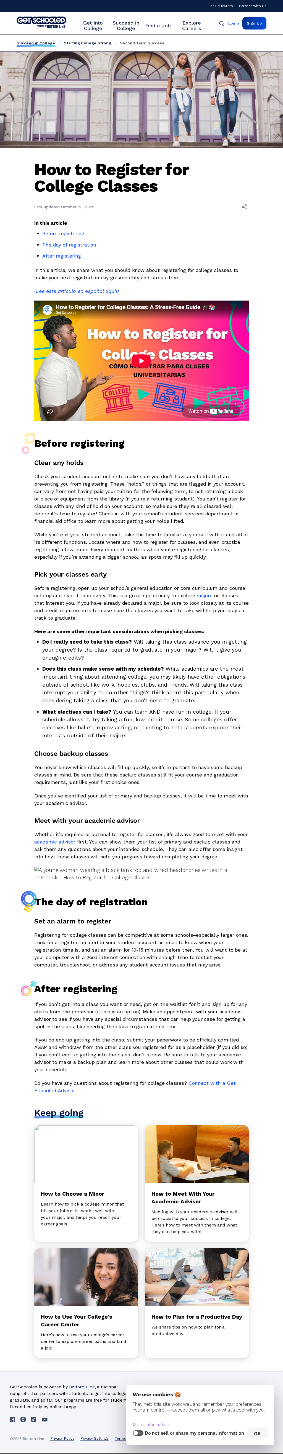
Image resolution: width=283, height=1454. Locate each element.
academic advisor (54, 842)
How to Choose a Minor (72, 1193)
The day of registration (69, 245)
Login (233, 23)
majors (204, 595)
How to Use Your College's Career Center (76, 1320)
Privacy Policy (62, 1438)
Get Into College (93, 25)
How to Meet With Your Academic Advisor (182, 1197)
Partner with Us (252, 6)
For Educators (220, 6)
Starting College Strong (87, 43)
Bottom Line (82, 1386)
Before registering (63, 233)
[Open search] (221, 23)
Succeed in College (126, 25)
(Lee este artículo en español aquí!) (76, 291)
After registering (61, 256)
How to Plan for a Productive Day (196, 1316)
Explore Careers (191, 25)
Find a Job (158, 25)
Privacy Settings (94, 1438)
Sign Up (254, 23)
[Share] (244, 206)
